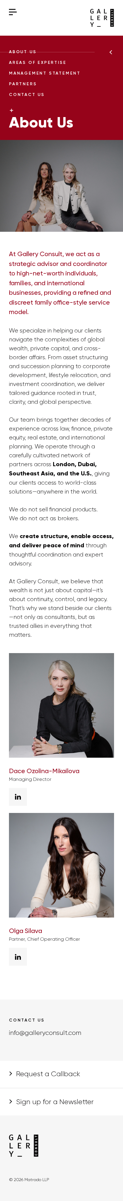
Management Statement (45, 73)
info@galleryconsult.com (45, 1033)
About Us (22, 52)
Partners (23, 84)
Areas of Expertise (37, 63)
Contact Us (27, 95)
